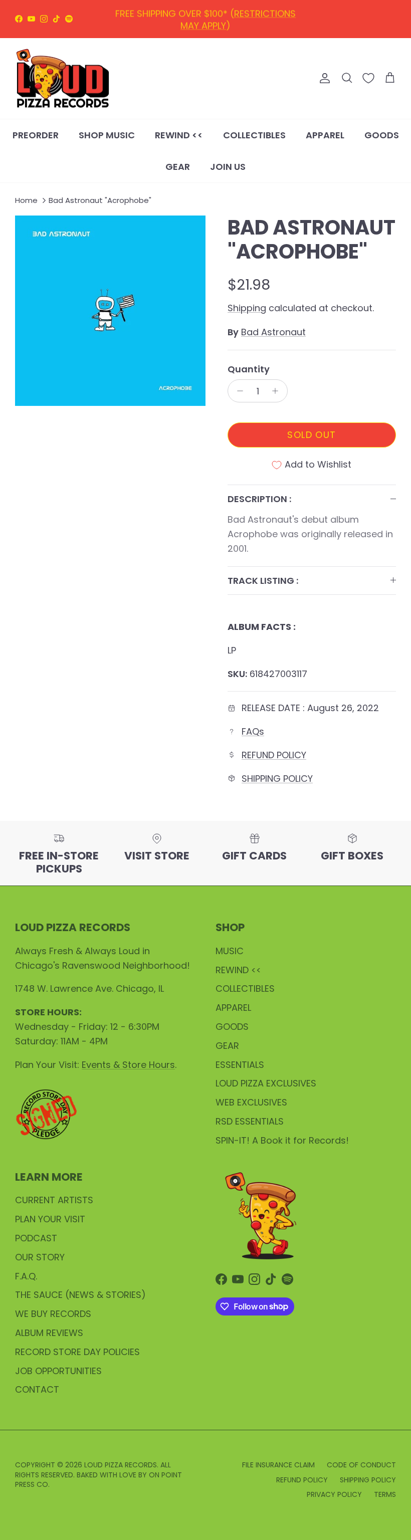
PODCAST (36, 1238)
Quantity (249, 369)
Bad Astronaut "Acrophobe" (100, 200)
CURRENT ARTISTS (54, 1200)
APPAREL (325, 135)
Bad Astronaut (273, 332)
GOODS (381, 135)
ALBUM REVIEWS (49, 1333)
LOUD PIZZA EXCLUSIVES (266, 1083)
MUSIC (230, 951)
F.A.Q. (26, 1276)
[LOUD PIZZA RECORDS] (62, 78)
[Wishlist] (368, 78)
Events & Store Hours (128, 1064)
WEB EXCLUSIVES (251, 1102)
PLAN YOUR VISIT (50, 1219)
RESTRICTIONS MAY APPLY (238, 19)
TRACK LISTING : (263, 580)
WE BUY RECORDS (53, 1313)
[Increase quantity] (278, 391)
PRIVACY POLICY (334, 1494)
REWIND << (179, 135)
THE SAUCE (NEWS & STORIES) (80, 1294)
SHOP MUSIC (107, 135)
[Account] (323, 78)
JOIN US (228, 166)
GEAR (177, 166)
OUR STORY (40, 1257)
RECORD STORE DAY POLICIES (77, 1352)
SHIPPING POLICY (277, 778)
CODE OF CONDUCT (361, 1465)
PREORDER (36, 135)
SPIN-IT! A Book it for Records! (282, 1140)
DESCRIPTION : (259, 499)
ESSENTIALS (240, 1064)
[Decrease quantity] (237, 391)
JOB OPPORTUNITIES (58, 1371)
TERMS (385, 1494)
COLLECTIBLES (254, 135)
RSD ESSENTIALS (250, 1121)
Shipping (247, 308)
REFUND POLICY (274, 755)
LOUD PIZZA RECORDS (120, 1465)
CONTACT (37, 1389)
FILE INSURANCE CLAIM (278, 1465)
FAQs (253, 731)
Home (26, 200)
